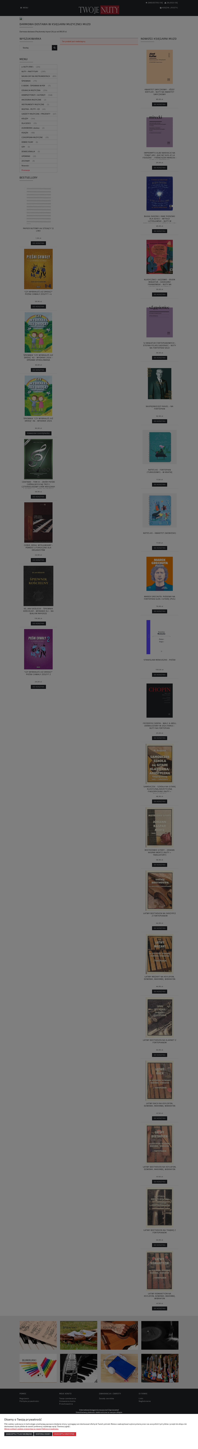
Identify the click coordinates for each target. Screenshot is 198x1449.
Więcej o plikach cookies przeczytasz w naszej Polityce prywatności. (31, 1429)
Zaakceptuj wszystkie (64, 1434)
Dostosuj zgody (43, 1434)
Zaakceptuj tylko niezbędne (19, 1434)
